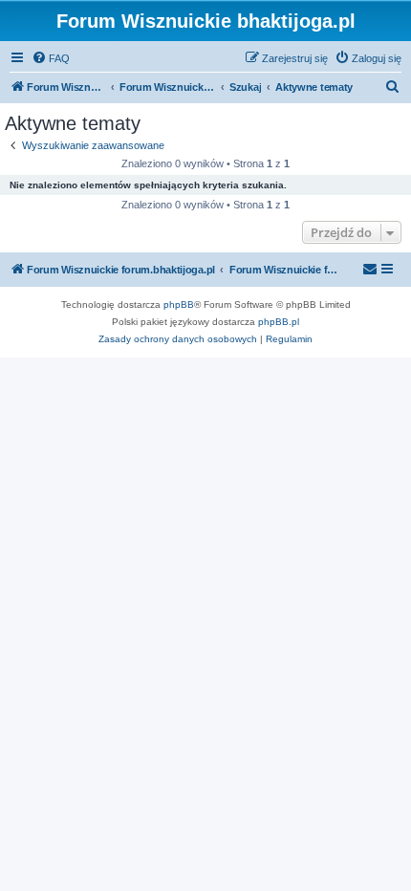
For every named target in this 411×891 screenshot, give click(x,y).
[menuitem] (51, 58)
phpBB (178, 304)
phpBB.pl (278, 321)
